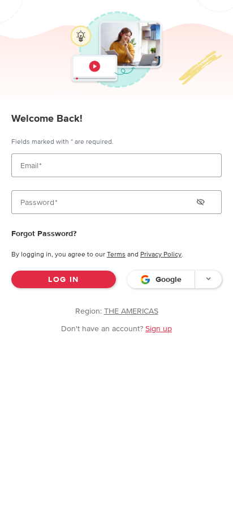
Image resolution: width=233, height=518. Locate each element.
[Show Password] (200, 202)
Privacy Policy (161, 254)
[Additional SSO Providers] (208, 279)
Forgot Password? (43, 233)
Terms (116, 254)
